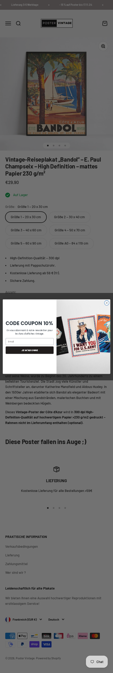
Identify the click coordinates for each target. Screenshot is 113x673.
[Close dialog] (106, 302)
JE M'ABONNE (29, 350)
